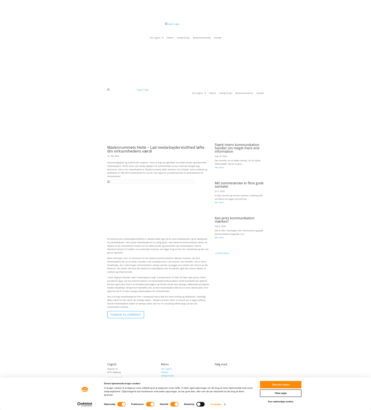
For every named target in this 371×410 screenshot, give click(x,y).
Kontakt (217, 37)
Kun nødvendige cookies (280, 401)
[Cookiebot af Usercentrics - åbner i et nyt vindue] (85, 404)
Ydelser (170, 37)
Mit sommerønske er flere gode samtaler (239, 185)
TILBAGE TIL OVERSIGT (125, 315)
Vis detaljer (216, 404)
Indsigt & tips (183, 37)
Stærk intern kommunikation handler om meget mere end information (237, 148)
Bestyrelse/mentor (202, 37)
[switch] (150, 404)
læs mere (219, 167)
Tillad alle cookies (281, 384)
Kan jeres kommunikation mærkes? (234, 220)
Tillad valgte (281, 393)
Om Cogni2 (155, 37)
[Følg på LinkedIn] (217, 371)
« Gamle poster (222, 253)
